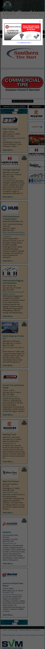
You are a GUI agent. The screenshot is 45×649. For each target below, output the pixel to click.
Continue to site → (24, 43)
